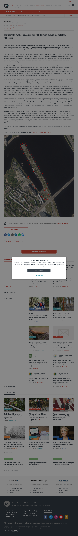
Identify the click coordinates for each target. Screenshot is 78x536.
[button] (39, 275)
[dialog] (39, 268)
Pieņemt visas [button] (39, 270)
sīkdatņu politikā (55, 266)
